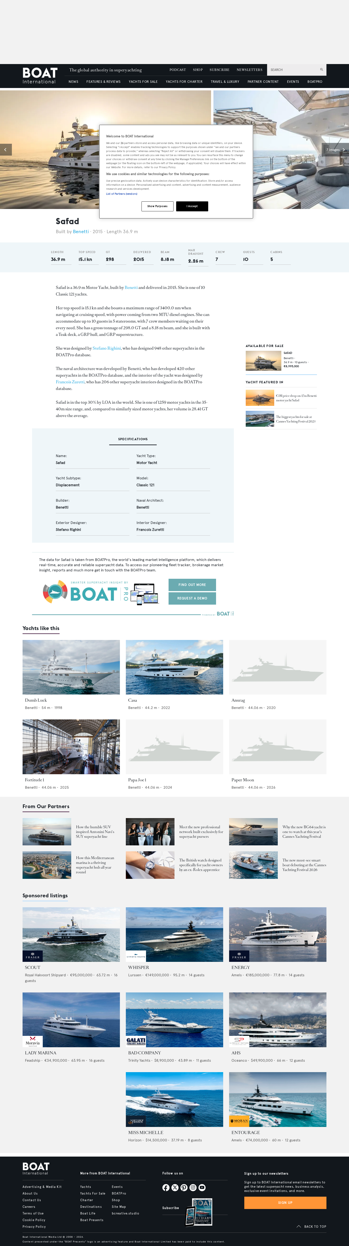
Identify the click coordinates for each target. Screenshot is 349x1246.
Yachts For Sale (92, 1193)
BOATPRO (314, 82)
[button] (6, 150)
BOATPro (119, 1193)
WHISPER (138, 967)
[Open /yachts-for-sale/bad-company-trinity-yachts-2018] (174, 1019)
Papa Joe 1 (137, 780)
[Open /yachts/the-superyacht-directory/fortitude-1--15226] (71, 746)
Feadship (32, 1060)
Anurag (238, 700)
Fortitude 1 (34, 780)
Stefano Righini (107, 348)
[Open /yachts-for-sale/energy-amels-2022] (277, 934)
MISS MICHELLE (145, 1132)
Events (117, 1187)
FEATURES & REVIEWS (103, 82)
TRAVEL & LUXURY (225, 82)
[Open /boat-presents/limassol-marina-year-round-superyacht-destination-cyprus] (47, 865)
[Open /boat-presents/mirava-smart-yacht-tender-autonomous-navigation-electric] (253, 865)
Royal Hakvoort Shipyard (45, 975)
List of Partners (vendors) (121, 193)
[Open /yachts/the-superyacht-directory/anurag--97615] (277, 667)
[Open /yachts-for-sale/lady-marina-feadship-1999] (71, 1019)
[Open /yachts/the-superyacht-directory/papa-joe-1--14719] (174, 746)
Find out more (192, 585)
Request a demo (192, 598)
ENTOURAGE (245, 1132)
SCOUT (32, 967)
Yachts (85, 1187)
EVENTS (293, 82)
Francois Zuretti (70, 382)
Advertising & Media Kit (42, 1187)
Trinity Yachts (139, 1060)
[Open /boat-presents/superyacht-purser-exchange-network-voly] (150, 831)
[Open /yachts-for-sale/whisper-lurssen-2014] (174, 934)
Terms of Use (33, 1213)
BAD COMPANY (144, 1053)
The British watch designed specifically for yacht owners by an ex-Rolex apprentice (201, 865)
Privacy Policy (34, 1227)
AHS (236, 1053)
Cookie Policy (34, 1220)
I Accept (192, 206)
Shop (116, 1200)
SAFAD (288, 353)
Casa (132, 700)
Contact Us (32, 1200)
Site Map (119, 1207)
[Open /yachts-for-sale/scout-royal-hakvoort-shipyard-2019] (71, 934)
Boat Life (87, 1213)
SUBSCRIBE (219, 70)
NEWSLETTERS (249, 70)
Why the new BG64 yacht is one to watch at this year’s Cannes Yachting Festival (304, 831)
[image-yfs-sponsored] (33, 960)
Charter (86, 1200)
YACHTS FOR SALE (143, 82)
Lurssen (134, 975)
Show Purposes (157, 206)
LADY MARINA (40, 1053)
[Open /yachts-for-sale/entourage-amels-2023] (277, 1099)
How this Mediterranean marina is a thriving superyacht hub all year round (95, 865)
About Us (30, 1193)
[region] (176, 172)
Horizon (134, 1140)
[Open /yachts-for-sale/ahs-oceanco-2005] (277, 1019)
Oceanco (239, 1060)
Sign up (285, 1203)
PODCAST (178, 70)
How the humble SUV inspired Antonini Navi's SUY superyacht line (95, 831)
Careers (29, 1207)
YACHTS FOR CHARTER (184, 82)
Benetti (81, 232)
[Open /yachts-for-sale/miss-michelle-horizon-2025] (174, 1099)
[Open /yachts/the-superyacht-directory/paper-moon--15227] (277, 746)
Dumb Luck (36, 700)
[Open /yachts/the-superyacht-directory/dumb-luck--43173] (71, 667)
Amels (236, 975)
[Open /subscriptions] (194, 1213)
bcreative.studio (125, 1213)
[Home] (44, 76)
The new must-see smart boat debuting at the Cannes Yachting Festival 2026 (304, 865)
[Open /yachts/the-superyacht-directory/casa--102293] (174, 667)
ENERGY (240, 967)
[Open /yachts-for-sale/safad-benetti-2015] (263, 361)
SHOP (198, 70)
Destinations (91, 1207)
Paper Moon (242, 780)
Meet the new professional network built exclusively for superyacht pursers (201, 831)
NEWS (73, 82)
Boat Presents (92, 1220)
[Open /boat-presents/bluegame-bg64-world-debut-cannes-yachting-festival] (253, 831)
